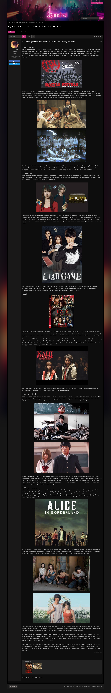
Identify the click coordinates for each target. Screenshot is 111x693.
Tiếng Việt (12, 686)
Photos (35, 32)
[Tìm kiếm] (101, 18)
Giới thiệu (66, 686)
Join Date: (12, 56)
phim (32, 677)
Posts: (11, 57)
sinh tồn (36, 677)
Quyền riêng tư (86, 686)
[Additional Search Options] (98, 18)
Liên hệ (72, 686)
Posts (11, 32)
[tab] (11, 32)
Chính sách (78, 686)
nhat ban (28, 677)
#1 (101, 41)
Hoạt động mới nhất (23, 32)
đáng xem (41, 677)
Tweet (15, 63)
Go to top (99, 686)
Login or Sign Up (95, 3)
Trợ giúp (93, 686)
